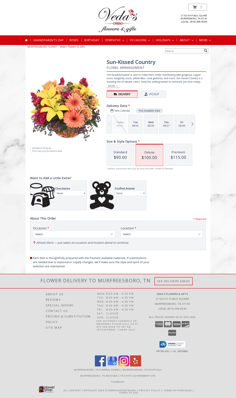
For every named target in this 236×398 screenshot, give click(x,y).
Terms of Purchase (178, 390)
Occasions (138, 40)
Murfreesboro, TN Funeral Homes (97, 369)
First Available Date (149, 110)
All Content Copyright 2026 (83, 390)
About (185, 40)
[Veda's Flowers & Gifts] (118, 19)
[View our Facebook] (100, 365)
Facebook (118, 381)
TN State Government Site (137, 375)
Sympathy (113, 40)
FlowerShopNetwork (120, 390)
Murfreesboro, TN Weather (98, 375)
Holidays (163, 40)
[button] (197, 7)
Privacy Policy (150, 390)
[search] (206, 51)
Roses (74, 40)
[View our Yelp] (135, 365)
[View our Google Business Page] (112, 365)
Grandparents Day (48, 40)
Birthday (91, 40)
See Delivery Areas (173, 281)
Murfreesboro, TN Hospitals (142, 369)
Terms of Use (128, 392)
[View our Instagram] (123, 365)
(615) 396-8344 (198, 21)
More (203, 40)
